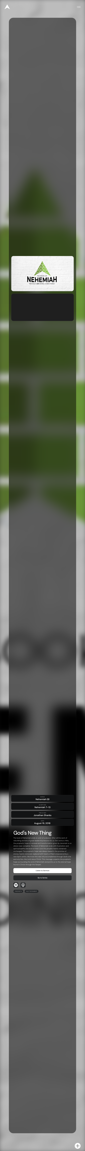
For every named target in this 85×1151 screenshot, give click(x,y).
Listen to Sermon (42, 870)
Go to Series (42, 878)
